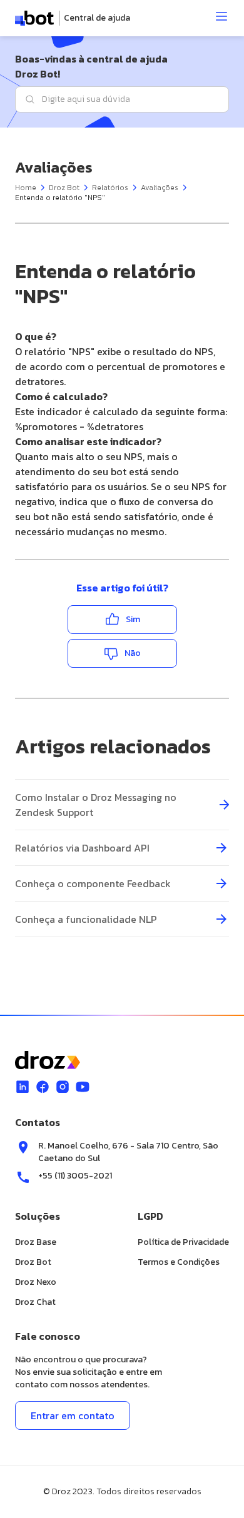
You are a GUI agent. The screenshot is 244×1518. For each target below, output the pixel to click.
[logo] (72, 18)
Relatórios (110, 188)
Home (25, 188)
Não (133, 653)
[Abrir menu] (221, 16)
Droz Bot (64, 188)
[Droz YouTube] (82, 1087)
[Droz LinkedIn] (22, 1087)
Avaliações (159, 188)
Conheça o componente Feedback (93, 883)
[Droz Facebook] (42, 1087)
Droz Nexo (35, 1282)
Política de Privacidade (183, 1242)
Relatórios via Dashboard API (82, 847)
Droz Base (35, 1242)
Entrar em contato (72, 1415)
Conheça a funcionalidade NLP (86, 919)
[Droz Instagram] (62, 1087)
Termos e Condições (179, 1262)
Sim (133, 619)
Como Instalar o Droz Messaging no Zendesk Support (95, 805)
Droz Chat (35, 1302)
